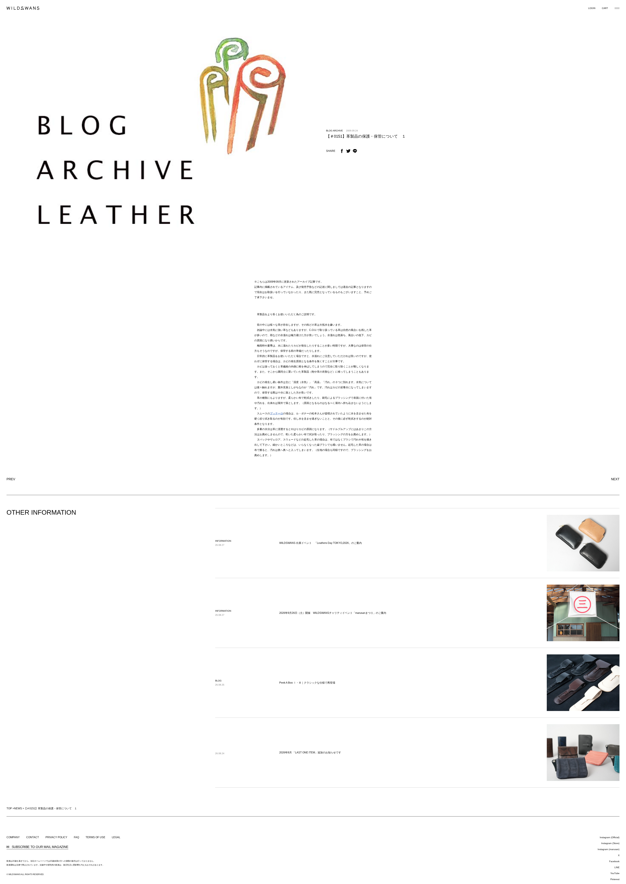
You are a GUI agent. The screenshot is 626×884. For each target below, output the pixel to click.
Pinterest (614, 879)
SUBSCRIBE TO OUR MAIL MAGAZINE (39, 847)
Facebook (614, 861)
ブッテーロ (276, 413)
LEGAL (116, 837)
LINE (616, 867)
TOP (9, 808)
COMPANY (13, 837)
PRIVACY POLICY (56, 837)
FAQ (76, 837)
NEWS (18, 808)
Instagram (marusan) (608, 849)
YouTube (614, 873)
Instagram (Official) (609, 837)
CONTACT (32, 837)
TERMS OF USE (95, 837)
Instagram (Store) (610, 843)
